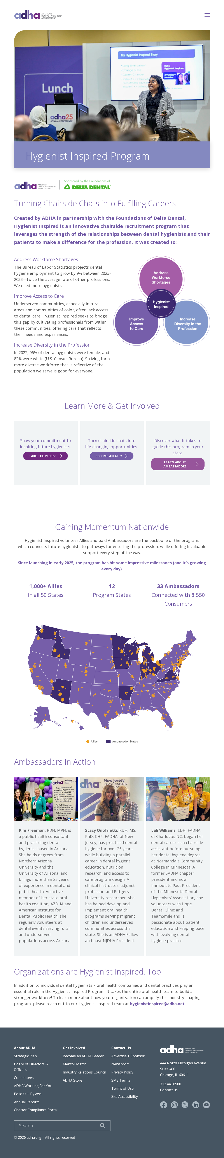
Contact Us (121, 1047)
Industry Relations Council (84, 1072)
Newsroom (120, 1064)
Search (102, 1125)
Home (38, 14)
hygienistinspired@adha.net (157, 1003)
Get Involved (74, 1047)
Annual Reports (27, 1102)
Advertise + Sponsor (128, 1056)
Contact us (169, 1089)
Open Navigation (207, 14)
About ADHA (24, 1047)
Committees (24, 1077)
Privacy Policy (122, 1072)
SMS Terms (120, 1080)
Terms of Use (122, 1088)
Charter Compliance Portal (36, 1109)
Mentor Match (74, 1064)
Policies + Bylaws (28, 1093)
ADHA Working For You (33, 1085)
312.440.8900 (170, 1084)
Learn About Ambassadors (175, 464)
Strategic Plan (25, 1056)
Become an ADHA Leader (83, 1056)
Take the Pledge (42, 456)
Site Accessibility (124, 1096)
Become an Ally (109, 456)
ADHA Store (72, 1080)
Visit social (163, 1104)
